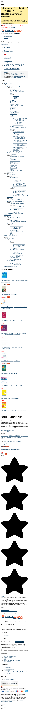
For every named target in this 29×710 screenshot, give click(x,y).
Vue (2, 438)
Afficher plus (7, 430)
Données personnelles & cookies (12, 660)
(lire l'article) (12, 27)
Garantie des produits (9, 669)
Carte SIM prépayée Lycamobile (8, 294)
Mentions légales (8, 657)
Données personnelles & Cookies (12, 700)
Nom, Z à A (15, 436)
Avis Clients (7, 670)
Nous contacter (7, 661)
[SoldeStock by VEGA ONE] (12, 32)
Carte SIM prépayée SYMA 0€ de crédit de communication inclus (11, 347)
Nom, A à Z (9, 436)
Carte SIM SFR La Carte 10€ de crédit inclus (12, 320)
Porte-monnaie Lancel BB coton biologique (10, 449)
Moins (5, 431)
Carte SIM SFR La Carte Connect (9, 373)
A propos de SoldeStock (10, 656)
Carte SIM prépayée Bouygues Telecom (10, 361)
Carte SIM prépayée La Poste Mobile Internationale (13, 410)
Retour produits (7, 667)
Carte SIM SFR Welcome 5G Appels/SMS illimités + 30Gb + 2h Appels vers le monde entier (14, 334)
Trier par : (3, 433)
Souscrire (18, 641)
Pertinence (3, 436)
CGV (5, 659)
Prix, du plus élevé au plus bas (13, 437)
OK (22, 641)
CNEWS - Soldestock (9, 679)
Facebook (6, 635)
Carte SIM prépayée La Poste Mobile (10, 398)
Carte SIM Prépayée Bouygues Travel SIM (11, 385)
